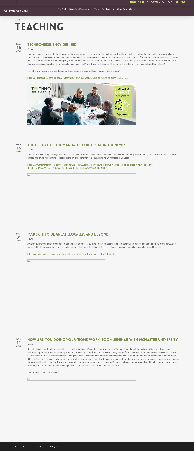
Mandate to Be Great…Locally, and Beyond (68, 234)
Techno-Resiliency (103, 9)
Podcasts (31, 49)
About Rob (122, 9)
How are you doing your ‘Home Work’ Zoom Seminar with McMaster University (102, 339)
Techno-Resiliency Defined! (52, 44)
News (30, 149)
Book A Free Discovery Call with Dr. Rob (157, 2)
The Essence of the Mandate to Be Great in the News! (76, 145)
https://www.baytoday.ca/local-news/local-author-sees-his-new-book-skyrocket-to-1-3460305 (71, 254)
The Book (62, 9)
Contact (132, 9)
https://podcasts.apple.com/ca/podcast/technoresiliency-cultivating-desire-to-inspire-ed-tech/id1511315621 (78, 78)
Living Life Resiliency (79, 9)
